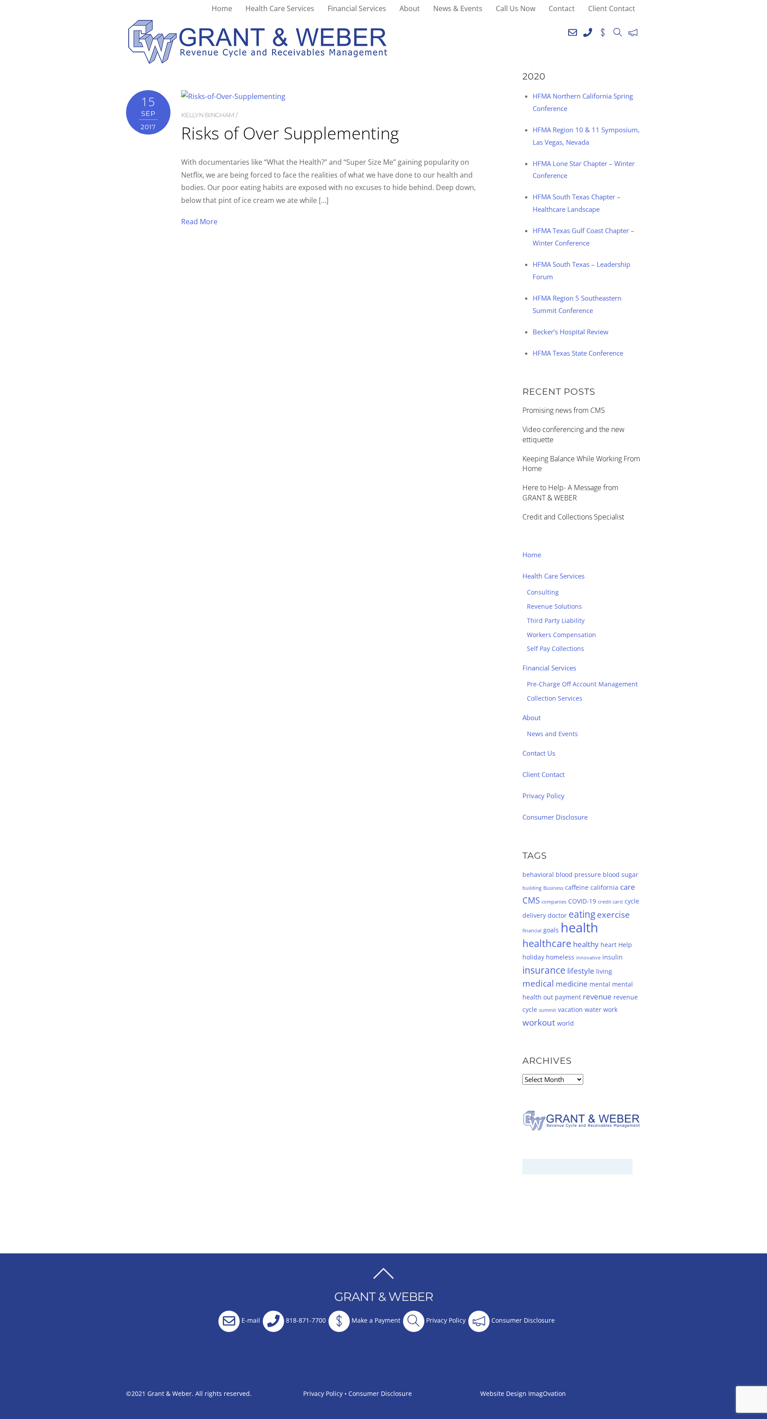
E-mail (250, 1320)
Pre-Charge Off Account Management (582, 684)
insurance (543, 970)
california (604, 887)
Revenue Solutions (554, 606)
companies (554, 902)
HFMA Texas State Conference (578, 353)
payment (568, 997)
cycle (632, 901)
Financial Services (357, 8)
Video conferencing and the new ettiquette (573, 434)
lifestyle (580, 971)
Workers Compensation (561, 634)
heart (609, 944)
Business (553, 888)
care (627, 887)
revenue (597, 996)
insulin (612, 957)
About (409, 8)
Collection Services (554, 698)
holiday (533, 957)
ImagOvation (547, 1393)
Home (222, 8)
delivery (534, 915)
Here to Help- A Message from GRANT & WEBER (570, 493)
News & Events (457, 8)
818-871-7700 (305, 1320)
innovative (588, 958)
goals (551, 930)
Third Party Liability (556, 620)
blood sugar (620, 874)
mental (599, 984)
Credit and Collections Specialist (573, 517)
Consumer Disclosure (555, 817)
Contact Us (538, 753)
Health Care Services (279, 8)
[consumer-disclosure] (633, 31)
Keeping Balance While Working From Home (581, 464)
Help (625, 944)
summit (547, 1010)
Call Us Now (515, 8)
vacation (570, 1009)
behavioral (538, 874)
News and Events (552, 733)
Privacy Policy (543, 795)
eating (582, 914)
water (593, 1009)
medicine (572, 984)
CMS (531, 900)
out (548, 997)
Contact (562, 8)
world (565, 1023)
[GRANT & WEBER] (258, 59)
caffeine (577, 887)
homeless (560, 957)
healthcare (546, 943)
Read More (199, 221)
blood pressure (578, 874)
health (579, 927)
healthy (586, 944)
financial (532, 931)
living (604, 971)
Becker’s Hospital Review (571, 331)
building (532, 888)
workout (538, 1022)
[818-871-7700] (587, 31)
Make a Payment (375, 1320)
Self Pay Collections (555, 648)
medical (538, 983)
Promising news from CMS (563, 410)
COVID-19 (582, 901)
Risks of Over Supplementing (290, 132)
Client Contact (611, 8)
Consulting (543, 592)
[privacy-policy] (618, 31)
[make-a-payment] (603, 31)
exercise (613, 914)
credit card (610, 902)
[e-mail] (572, 31)
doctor (557, 915)
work (610, 1009)
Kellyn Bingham (207, 115)
